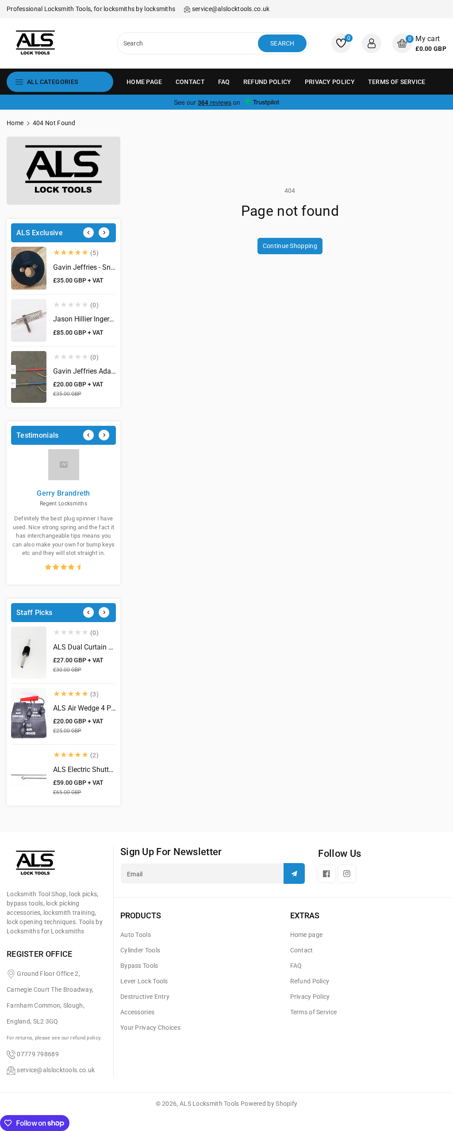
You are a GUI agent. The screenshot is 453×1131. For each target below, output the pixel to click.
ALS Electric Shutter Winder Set (101, 769)
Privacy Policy (310, 996)
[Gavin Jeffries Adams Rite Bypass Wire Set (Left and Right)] (28, 377)
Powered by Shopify (269, 1103)
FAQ (296, 965)
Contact (301, 950)
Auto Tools (135, 934)
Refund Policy (310, 981)
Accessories (137, 1012)
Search (282, 43)
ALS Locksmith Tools (209, 1103)
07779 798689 (38, 1054)
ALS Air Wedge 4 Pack (87, 708)
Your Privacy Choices (150, 1027)
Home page (306, 934)
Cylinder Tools (140, 950)
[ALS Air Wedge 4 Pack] (28, 714)
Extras (304, 915)
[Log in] (371, 43)
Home (15, 122)
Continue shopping (290, 245)
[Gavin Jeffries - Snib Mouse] (28, 268)
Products (140, 915)
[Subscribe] (294, 873)
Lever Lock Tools (144, 981)
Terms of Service (313, 1012)
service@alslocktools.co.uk (56, 1070)
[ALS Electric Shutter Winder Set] (28, 775)
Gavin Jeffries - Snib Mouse (96, 267)
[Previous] (88, 232)
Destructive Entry (144, 996)
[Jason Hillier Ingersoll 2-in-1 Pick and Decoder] (28, 320)
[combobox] (188, 43)
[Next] (104, 232)
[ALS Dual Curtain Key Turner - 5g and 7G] (28, 653)
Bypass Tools (139, 965)
